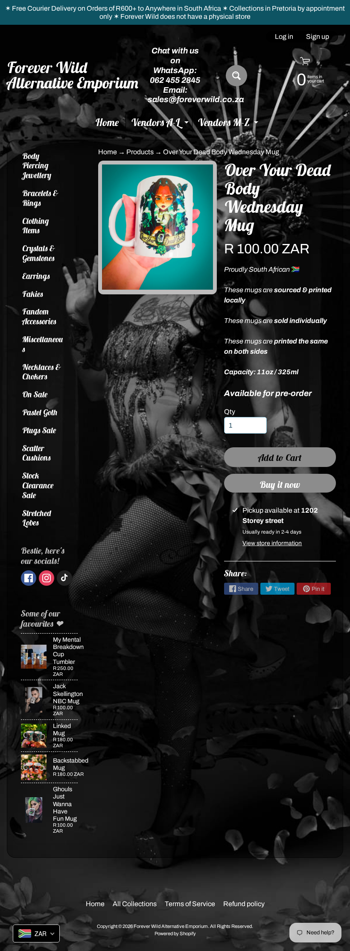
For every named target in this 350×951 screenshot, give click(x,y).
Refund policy (244, 903)
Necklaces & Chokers (41, 372)
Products (140, 152)
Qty (229, 411)
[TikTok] (64, 578)
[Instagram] (46, 578)
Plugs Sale (39, 430)
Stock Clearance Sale (38, 485)
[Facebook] (28, 578)
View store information (272, 543)
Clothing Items (35, 226)
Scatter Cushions (36, 453)
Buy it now (280, 484)
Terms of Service (190, 903)
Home (107, 122)
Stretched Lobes (36, 518)
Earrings (36, 276)
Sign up (317, 36)
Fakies (32, 294)
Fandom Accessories (39, 316)
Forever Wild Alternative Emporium (73, 75)
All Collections (135, 903)
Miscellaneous (42, 344)
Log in (284, 36)
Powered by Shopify (175, 933)
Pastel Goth (40, 412)
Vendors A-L (161, 124)
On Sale (35, 394)
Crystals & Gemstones (38, 253)
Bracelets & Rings (40, 198)
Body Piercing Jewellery (36, 166)
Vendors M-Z (229, 124)
